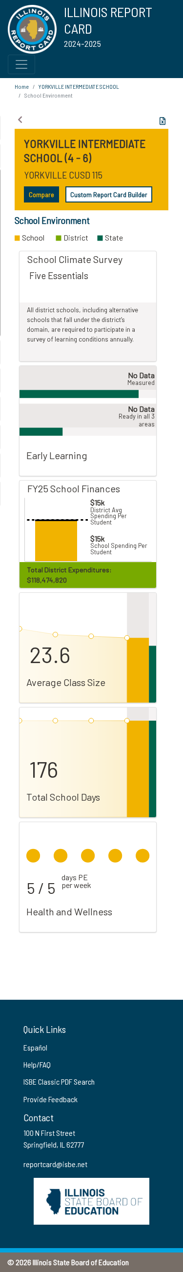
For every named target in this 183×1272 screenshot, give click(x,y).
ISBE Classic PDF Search (59, 1081)
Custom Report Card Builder (108, 194)
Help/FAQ (37, 1064)
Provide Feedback (50, 1099)
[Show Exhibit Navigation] (20, 119)
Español (35, 1047)
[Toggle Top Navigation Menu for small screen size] (21, 64)
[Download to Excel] (162, 121)
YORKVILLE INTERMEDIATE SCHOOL (79, 86)
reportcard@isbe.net (55, 1164)
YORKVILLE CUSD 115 (63, 175)
